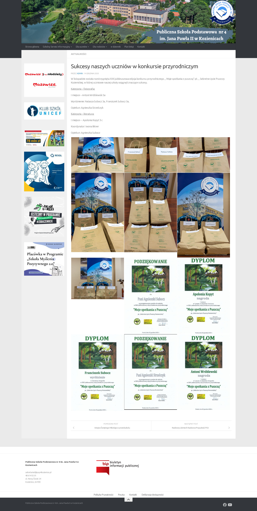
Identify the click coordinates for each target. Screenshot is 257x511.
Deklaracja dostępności (152, 494)
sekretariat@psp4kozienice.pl (38, 472)
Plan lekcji (129, 46)
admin (80, 73)
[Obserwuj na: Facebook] (225, 505)
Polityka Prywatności (103, 494)
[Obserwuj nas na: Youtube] (230, 505)
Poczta (121, 494)
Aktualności (78, 54)
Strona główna (32, 46)
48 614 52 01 (30, 475)
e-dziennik (116, 46)
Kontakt (141, 46)
